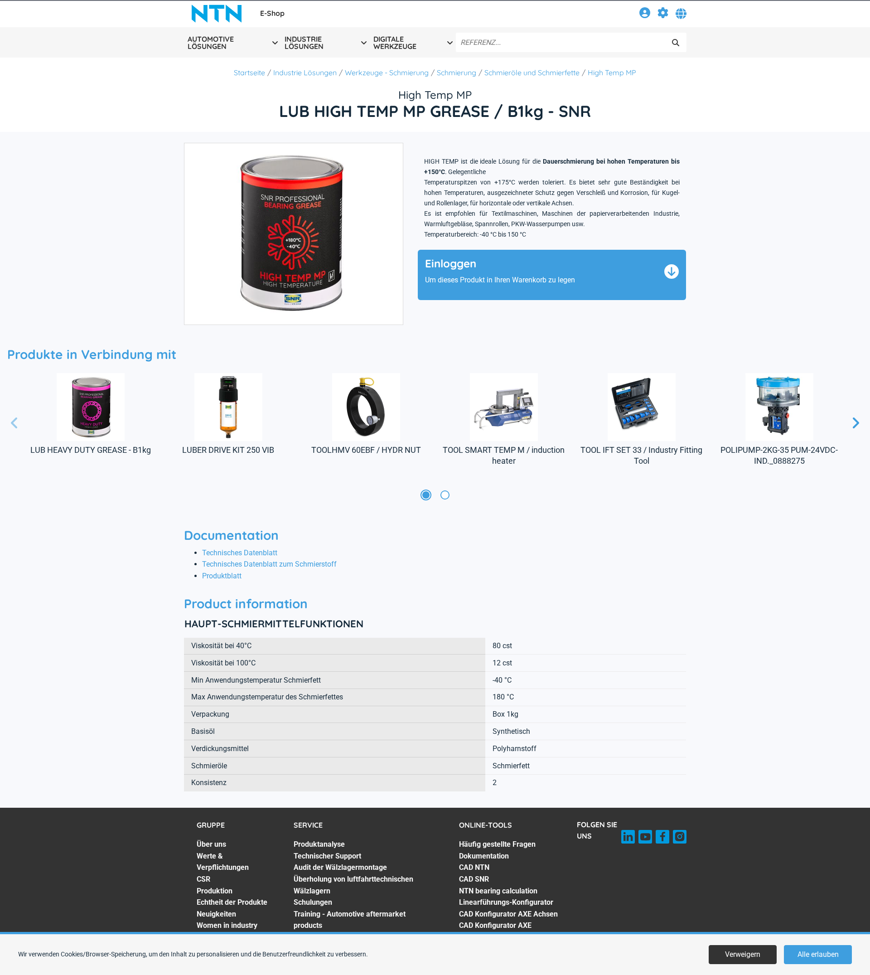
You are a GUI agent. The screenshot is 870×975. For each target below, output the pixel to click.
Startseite (249, 72)
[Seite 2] (445, 495)
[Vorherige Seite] (14, 424)
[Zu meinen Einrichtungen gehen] (662, 14)
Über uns (211, 844)
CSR (203, 879)
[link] (644, 14)
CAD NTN (474, 867)
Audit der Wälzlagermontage (340, 867)
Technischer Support (327, 856)
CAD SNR (474, 879)
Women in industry (227, 925)
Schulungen (313, 902)
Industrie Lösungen (305, 72)
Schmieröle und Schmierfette (532, 72)
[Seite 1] (426, 495)
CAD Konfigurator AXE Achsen (508, 914)
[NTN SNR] (216, 14)
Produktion (214, 891)
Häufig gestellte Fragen (497, 844)
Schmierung (456, 72)
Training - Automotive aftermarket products (350, 920)
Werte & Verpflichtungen (223, 862)
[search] (675, 42)
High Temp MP (612, 72)
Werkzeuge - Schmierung (387, 72)
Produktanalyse (319, 844)
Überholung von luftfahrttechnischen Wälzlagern (353, 885)
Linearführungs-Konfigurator (506, 902)
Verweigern (742, 954)
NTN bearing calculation (498, 891)
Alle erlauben (818, 954)
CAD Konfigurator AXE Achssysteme (495, 931)
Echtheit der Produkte (232, 902)
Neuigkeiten (216, 914)
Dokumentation (484, 856)
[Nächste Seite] (855, 424)
